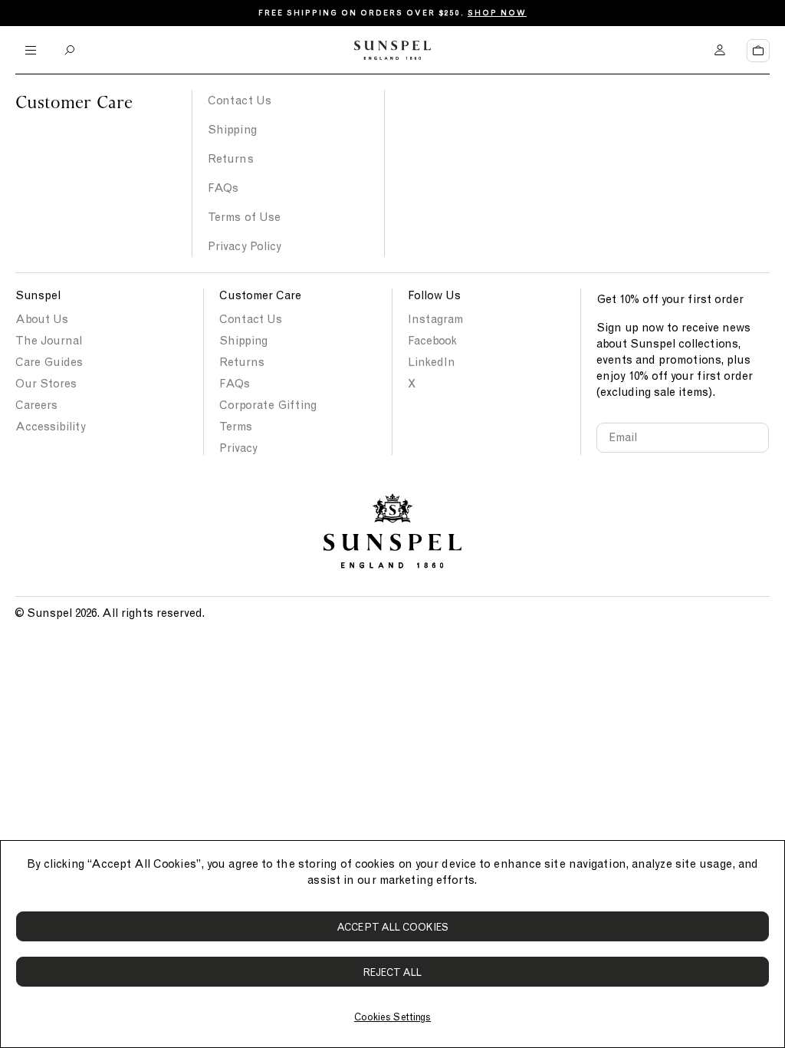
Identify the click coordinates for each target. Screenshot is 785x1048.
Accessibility (50, 426)
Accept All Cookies (392, 927)
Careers (36, 405)
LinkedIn (431, 362)
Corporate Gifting (268, 405)
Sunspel (38, 295)
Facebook (432, 341)
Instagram (435, 319)
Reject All (392, 972)
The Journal (48, 341)
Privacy (238, 448)
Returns (231, 159)
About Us (41, 319)
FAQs (223, 188)
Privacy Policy (244, 246)
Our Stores (46, 384)
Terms (235, 426)
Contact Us (239, 100)
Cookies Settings (392, 1017)
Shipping (232, 130)
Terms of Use (244, 217)
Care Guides (49, 362)
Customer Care (260, 295)
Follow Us (434, 295)
